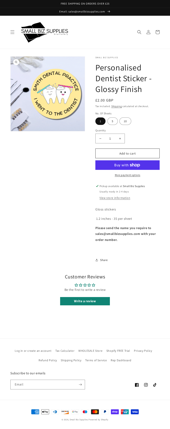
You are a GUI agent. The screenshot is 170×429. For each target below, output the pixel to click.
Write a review (85, 301)
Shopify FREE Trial (118, 351)
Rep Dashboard (121, 360)
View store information (115, 198)
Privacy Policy (143, 351)
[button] (12, 32)
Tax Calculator (64, 351)
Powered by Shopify (98, 419)
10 (125, 121)
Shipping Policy (71, 360)
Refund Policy (48, 360)
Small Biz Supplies (79, 419)
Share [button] (104, 260)
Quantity (100, 130)
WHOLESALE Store (90, 351)
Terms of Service (96, 360)
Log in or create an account (33, 351)
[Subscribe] (80, 384)
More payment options (127, 174)
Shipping (116, 106)
